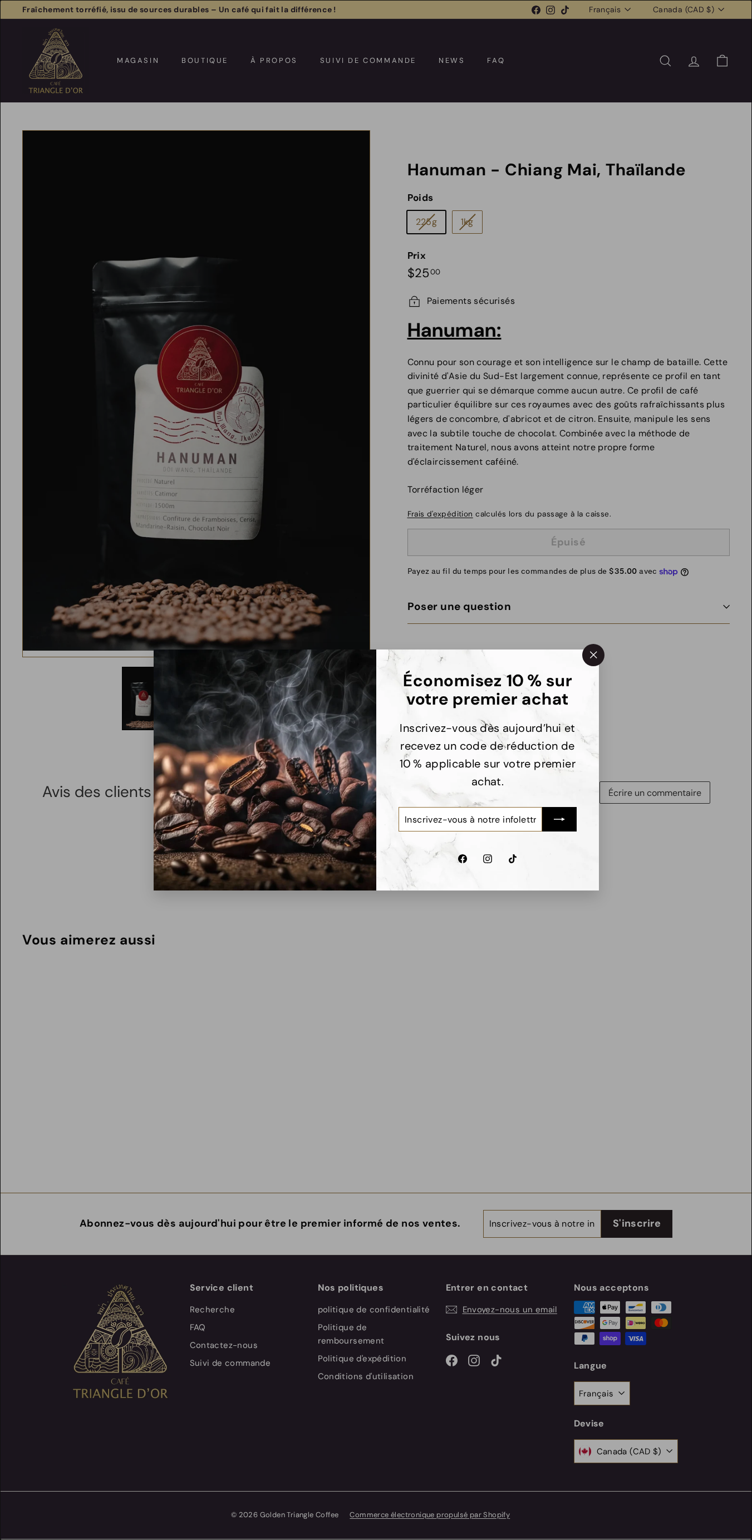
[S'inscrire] (559, 819)
